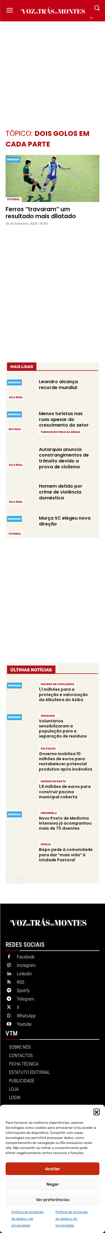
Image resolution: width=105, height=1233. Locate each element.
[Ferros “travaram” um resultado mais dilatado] (52, 178)
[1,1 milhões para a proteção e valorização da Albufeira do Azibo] (20, 695)
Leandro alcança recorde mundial (58, 384)
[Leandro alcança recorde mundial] (20, 389)
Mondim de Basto (53, 781)
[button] (96, 1112)
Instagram (26, 965)
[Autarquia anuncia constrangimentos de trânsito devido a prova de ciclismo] (20, 456)
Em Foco (15, 429)
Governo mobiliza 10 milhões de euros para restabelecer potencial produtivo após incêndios (65, 761)
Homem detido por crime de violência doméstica (60, 492)
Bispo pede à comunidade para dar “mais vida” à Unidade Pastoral (66, 854)
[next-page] (19, 879)
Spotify (23, 990)
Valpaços (48, 748)
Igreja (46, 844)
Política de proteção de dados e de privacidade (27, 1218)
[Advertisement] (52, 66)
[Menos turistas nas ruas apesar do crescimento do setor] (20, 421)
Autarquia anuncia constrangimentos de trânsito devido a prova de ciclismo (64, 458)
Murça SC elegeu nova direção (64, 521)
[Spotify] (9, 990)
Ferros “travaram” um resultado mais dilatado (41, 212)
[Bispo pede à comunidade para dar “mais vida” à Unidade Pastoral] (20, 855)
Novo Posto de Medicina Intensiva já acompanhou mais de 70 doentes (65, 823)
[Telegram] (9, 999)
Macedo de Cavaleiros (57, 684)
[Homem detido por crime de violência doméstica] (20, 493)
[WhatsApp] (9, 1016)
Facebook (25, 957)
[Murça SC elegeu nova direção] (20, 525)
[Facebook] (9, 957)
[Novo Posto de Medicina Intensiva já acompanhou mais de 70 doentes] (20, 823)
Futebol (13, 199)
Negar (52, 1184)
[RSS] (9, 982)
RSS (20, 982)
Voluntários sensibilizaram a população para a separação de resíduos (63, 728)
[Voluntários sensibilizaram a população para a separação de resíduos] (20, 726)
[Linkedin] (9, 974)
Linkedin (24, 973)
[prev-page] (10, 879)
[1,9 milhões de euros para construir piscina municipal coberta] (20, 792)
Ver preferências (52, 1199)
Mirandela (49, 813)
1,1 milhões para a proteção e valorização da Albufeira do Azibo (63, 694)
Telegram (25, 999)
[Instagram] (9, 965)
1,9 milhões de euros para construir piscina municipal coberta (65, 791)
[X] (9, 1007)
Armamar (48, 716)
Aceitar (52, 1168)
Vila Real (16, 397)
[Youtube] (9, 1024)
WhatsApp (26, 1015)
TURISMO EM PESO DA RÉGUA (60, 432)
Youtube (24, 1024)
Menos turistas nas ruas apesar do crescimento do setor (64, 419)
